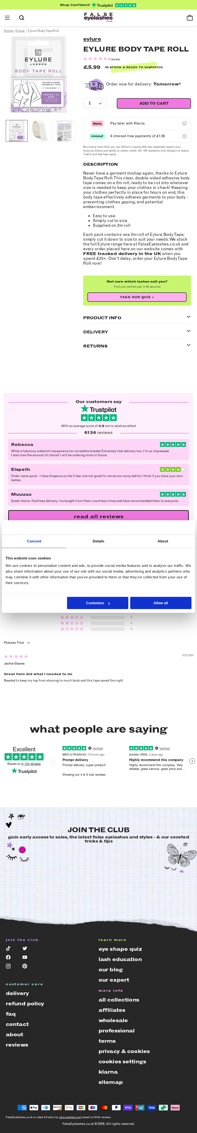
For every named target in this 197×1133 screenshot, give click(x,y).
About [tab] (163, 541)
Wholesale (113, 1020)
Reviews (17, 1045)
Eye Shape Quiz (120, 949)
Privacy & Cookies (124, 1051)
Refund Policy (25, 1003)
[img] (16, 657)
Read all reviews (98, 516)
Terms (107, 1041)
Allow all (161, 603)
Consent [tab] (34, 541)
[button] (7, 18)
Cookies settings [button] (122, 1061)
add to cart (154, 103)
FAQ (11, 1014)
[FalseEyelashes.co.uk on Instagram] (11, 967)
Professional (116, 1030)
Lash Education (120, 959)
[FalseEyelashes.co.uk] (98, 18)
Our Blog (110, 969)
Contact (17, 1024)
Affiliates (111, 1010)
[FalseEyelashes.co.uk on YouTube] (27, 958)
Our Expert (113, 980)
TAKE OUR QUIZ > (137, 297)
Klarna (108, 1072)
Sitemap (110, 1082)
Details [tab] (99, 541)
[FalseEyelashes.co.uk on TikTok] (11, 949)
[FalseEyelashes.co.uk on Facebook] (11, 958)
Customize (95, 603)
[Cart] (190, 18)
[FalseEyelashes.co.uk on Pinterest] (27, 967)
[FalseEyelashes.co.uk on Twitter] (27, 949)
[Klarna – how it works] (184, 123)
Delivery (17, 993)
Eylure (92, 39)
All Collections (118, 999)
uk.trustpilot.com (70, 1117)
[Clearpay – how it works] (184, 136)
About (14, 1034)
